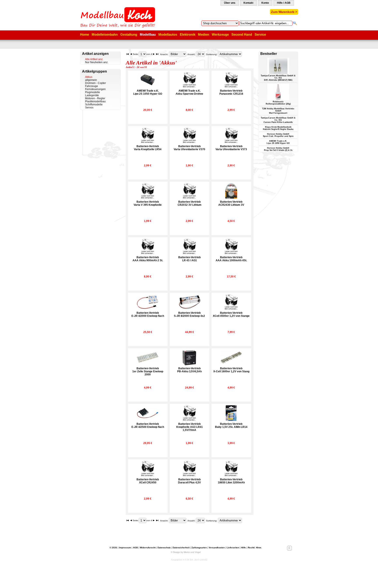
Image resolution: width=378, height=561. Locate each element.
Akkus (88, 76)
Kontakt (248, 2)
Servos (89, 107)
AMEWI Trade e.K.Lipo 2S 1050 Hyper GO (147, 92)
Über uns (229, 2)
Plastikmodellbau (95, 101)
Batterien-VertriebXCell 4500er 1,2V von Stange (231, 314)
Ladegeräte (92, 95)
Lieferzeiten (233, 547)
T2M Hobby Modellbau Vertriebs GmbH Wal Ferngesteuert (278, 111)
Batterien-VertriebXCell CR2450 (147, 481)
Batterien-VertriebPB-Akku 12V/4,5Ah (189, 370)
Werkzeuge (220, 34)
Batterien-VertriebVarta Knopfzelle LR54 (147, 148)
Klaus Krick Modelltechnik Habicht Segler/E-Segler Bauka (278, 128)
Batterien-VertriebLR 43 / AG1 (189, 259)
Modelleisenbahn (105, 34)
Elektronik (187, 34)
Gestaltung (128, 34)
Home (84, 34)
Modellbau (148, 34)
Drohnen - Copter (95, 83)
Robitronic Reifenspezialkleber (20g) (278, 103)
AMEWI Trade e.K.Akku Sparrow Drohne (189, 92)
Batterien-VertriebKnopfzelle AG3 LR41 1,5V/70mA (189, 427)
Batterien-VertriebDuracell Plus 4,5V (189, 481)
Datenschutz (164, 547)
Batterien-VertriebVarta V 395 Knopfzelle (148, 203)
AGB (135, 547)
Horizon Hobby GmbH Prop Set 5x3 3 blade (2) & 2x (278, 149)
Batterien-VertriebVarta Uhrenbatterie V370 (189, 148)
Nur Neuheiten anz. (96, 62)
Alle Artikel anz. (94, 59)
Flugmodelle (92, 92)
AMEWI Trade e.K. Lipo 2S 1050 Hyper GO (278, 142)
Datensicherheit (181, 547)
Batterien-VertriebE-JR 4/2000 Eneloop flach (147, 314)
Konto (265, 2)
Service (260, 34)
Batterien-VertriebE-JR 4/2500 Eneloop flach (147, 425)
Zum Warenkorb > (284, 12)
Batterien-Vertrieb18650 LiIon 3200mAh (231, 481)
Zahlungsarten (199, 547)
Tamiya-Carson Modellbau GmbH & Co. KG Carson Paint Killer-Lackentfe (278, 120)
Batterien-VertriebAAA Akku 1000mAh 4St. (231, 259)
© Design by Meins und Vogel (186, 552)
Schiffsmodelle (94, 104)
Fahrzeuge (91, 86)
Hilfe (243, 547)
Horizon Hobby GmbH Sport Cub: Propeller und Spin (278, 135)
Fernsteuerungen (95, 89)
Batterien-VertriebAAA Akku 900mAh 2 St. (148, 259)
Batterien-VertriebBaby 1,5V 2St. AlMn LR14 (231, 425)
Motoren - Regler (95, 98)
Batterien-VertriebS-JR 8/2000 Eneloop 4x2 (189, 314)
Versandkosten (217, 547)
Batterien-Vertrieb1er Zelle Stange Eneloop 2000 (147, 371)
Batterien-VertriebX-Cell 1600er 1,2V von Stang (231, 370)
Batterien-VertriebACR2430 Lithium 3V (231, 203)
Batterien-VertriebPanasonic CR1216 (231, 92)
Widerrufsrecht (148, 547)
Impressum (125, 547)
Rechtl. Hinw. (255, 547)
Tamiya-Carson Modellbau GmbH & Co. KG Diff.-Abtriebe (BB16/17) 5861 (278, 78)
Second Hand (241, 34)
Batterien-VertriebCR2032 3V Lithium (189, 203)
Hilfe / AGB (283, 2)
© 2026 (113, 547)
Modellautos (167, 34)
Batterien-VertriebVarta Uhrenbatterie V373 (231, 148)
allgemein (91, 80)
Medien (203, 34)
